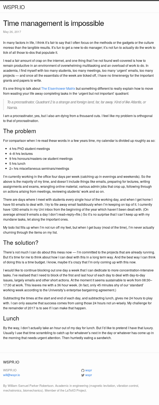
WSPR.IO (14, 7)
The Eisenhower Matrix (58, 88)
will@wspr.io (11, 375)
